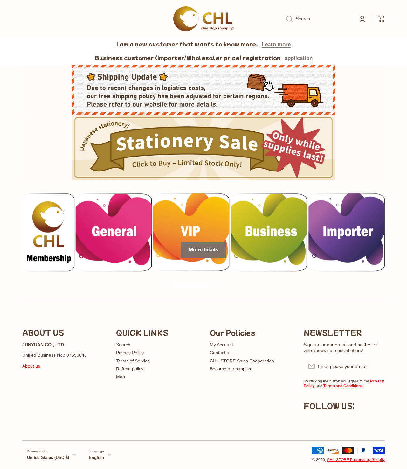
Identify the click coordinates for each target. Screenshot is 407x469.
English (96, 457)
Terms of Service (133, 360)
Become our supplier (231, 368)
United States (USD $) (48, 457)
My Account (221, 344)
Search (123, 344)
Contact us (220, 352)
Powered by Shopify (367, 460)
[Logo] (203, 18)
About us (31, 365)
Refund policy (129, 368)
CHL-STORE (338, 460)
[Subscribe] (377, 366)
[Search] (287, 19)
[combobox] (317, 19)
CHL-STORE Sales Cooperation (242, 360)
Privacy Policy (130, 352)
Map (120, 376)
